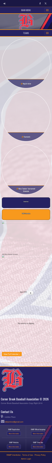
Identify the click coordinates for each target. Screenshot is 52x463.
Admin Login (26, 458)
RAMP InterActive (14, 455)
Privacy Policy (40, 455)
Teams (26, 33)
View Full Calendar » (12, 354)
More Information (14, 434)
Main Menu (26, 10)
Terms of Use (27, 455)
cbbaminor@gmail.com (14, 421)
